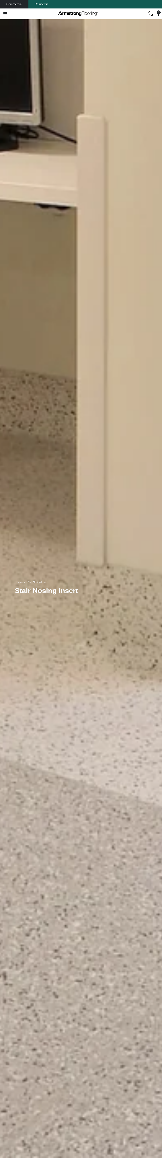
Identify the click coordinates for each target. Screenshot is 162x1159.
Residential (42, 4)
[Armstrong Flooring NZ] (78, 13)
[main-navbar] (5, 13)
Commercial (14, 4)
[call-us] (150, 13)
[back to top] (153, 1131)
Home (19, 582)
